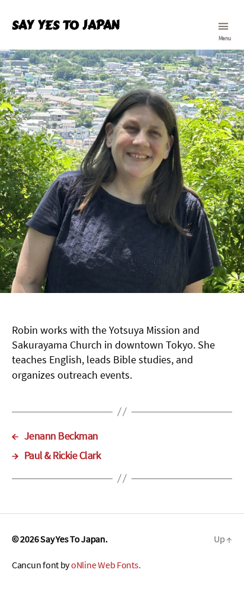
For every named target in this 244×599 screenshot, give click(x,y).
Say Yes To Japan (65, 25)
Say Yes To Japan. (73, 539)
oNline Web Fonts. (105, 565)
